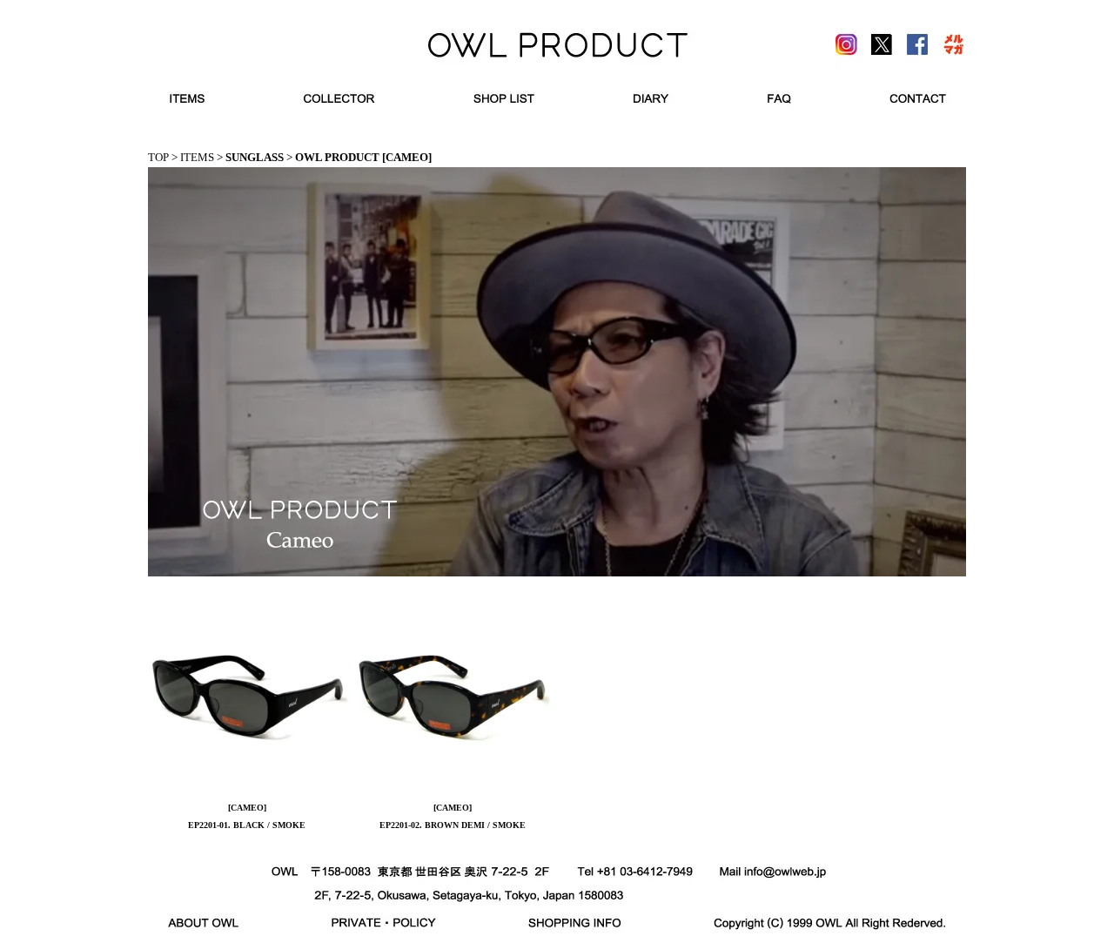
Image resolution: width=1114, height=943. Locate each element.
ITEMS (197, 157)
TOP (158, 157)
